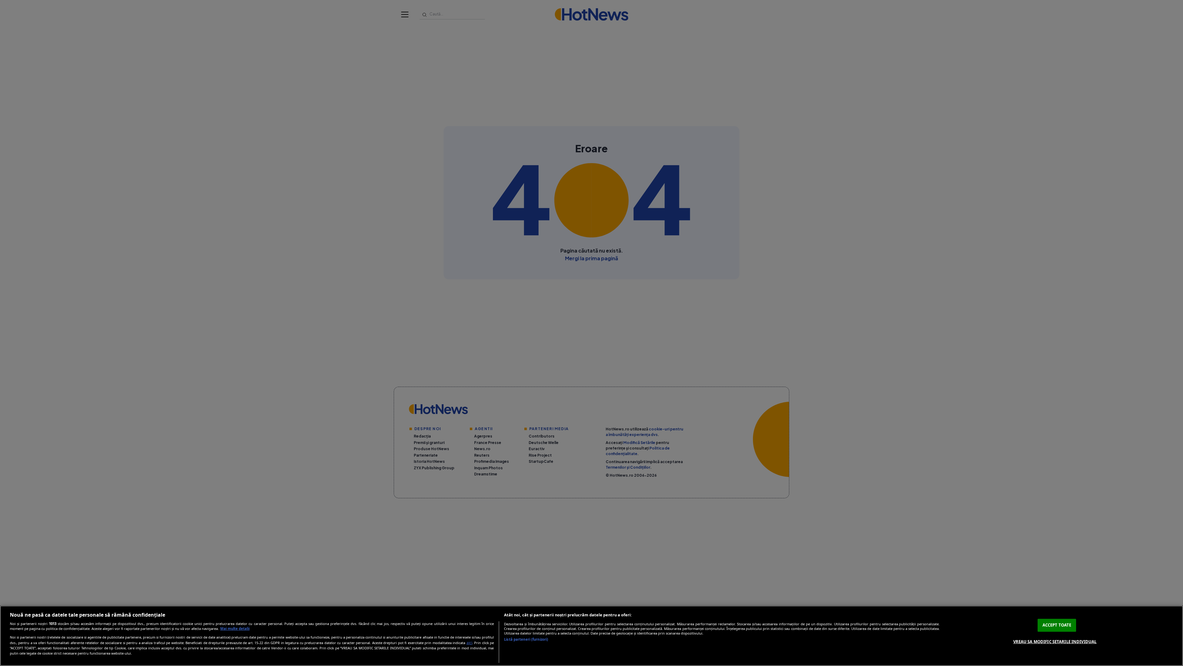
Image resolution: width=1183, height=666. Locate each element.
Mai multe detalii (235, 628)
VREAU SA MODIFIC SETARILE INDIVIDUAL (1055, 641)
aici (469, 642)
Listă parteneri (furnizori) (526, 639)
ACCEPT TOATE (1057, 625)
